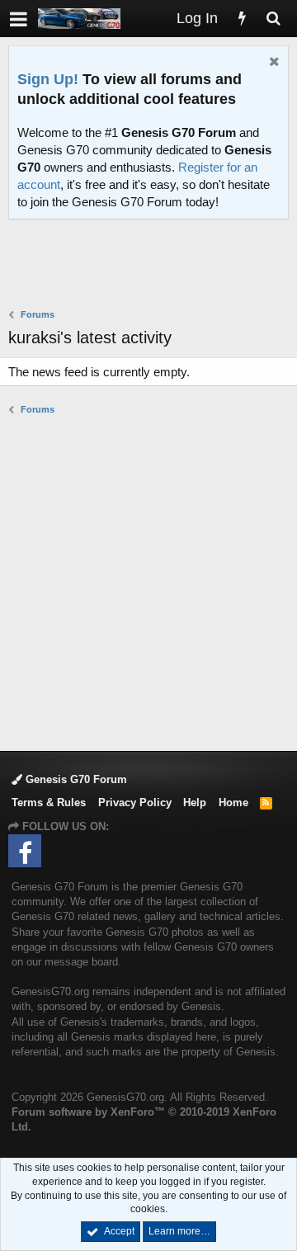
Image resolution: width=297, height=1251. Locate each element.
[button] (18, 18)
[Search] (273, 18)
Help (194, 802)
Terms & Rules (49, 802)
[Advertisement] (152, 265)
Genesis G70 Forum (74, 779)
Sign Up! (47, 79)
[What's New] (241, 18)
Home (233, 802)
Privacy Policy (135, 802)
